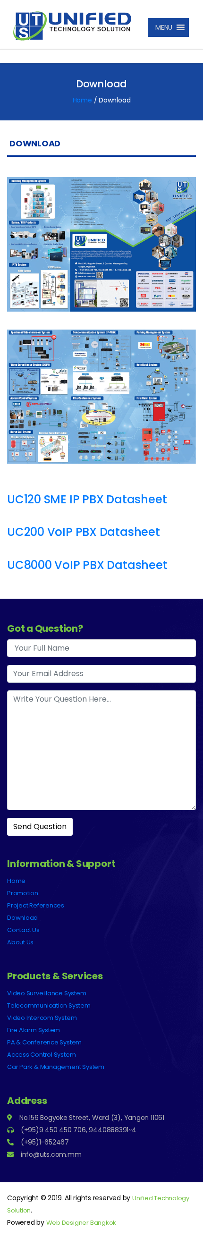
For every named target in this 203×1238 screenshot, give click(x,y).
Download (22, 917)
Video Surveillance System (46, 993)
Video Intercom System (41, 1017)
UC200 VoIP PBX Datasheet (83, 532)
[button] (161, 27)
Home (82, 100)
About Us (20, 942)
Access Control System (41, 1054)
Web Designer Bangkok (81, 1222)
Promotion (22, 893)
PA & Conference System (44, 1042)
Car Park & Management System (55, 1066)
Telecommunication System (49, 1005)
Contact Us (23, 929)
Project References (35, 905)
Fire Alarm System (33, 1030)
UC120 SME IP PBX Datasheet (87, 499)
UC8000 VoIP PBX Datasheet (87, 565)
